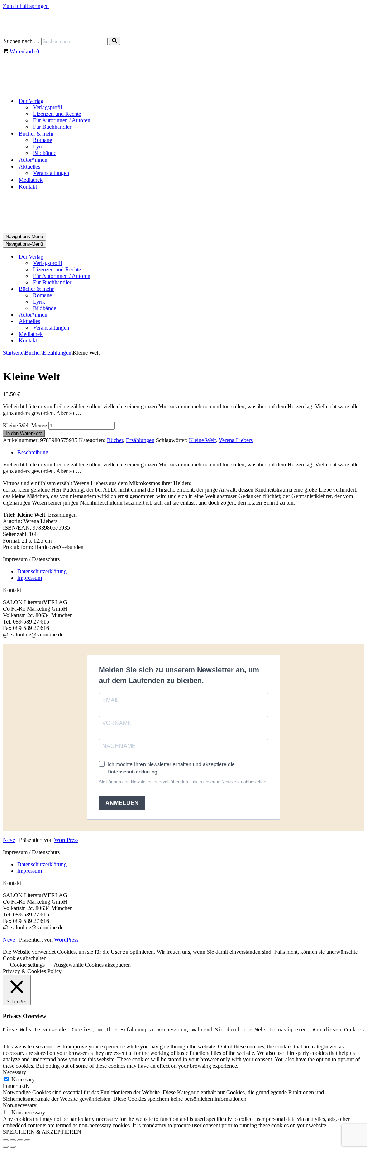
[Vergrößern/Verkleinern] (6, 1140)
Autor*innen (33, 160)
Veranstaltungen (51, 173)
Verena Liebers (236, 440)
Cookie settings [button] (27, 965)
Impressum (29, 578)
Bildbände (44, 153)
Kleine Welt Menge (25, 425)
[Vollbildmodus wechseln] (13, 1140)
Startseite (13, 353)
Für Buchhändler (52, 127)
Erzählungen (57, 353)
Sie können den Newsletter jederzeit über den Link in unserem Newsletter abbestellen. (183, 782)
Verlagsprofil (47, 107)
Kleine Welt (202, 440)
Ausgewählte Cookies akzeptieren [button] (92, 965)
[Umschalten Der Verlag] (128, 257)
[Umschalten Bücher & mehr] (128, 289)
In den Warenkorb (24, 433)
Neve (9, 840)
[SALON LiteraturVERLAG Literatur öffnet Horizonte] (39, 88)
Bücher (33, 353)
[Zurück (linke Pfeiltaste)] (6, 1147)
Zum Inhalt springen (26, 6)
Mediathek (31, 180)
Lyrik (39, 146)
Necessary (23, 1079)
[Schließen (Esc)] (27, 1140)
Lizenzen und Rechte (57, 114)
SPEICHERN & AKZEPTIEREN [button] (42, 1132)
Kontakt (28, 187)
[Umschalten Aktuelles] (128, 321)
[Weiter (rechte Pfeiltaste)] (13, 1147)
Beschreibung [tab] (32, 452)
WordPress (66, 840)
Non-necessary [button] (20, 1105)
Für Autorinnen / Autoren (61, 120)
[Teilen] (20, 1140)
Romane (42, 140)
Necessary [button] (14, 1072)
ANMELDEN (122, 803)
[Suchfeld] (114, 41)
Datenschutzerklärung (42, 571)
